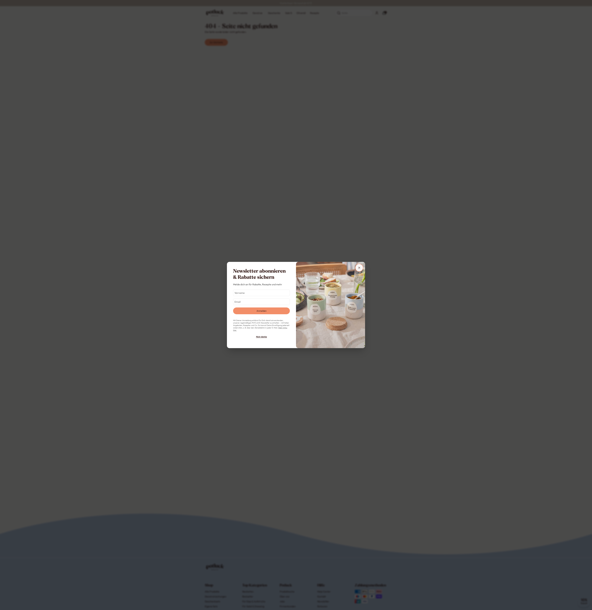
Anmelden (262, 310)
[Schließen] (359, 267)
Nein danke (261, 336)
